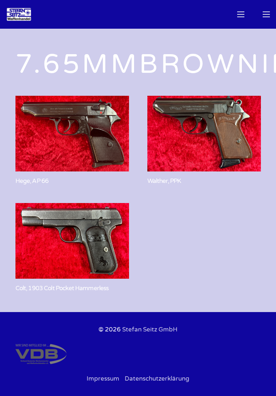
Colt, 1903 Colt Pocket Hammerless (62, 288)
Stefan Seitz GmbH (150, 329)
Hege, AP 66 (32, 181)
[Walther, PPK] (204, 133)
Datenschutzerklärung (157, 378)
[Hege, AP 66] (72, 133)
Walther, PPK (164, 181)
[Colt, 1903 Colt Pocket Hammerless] (72, 241)
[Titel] (19, 14)
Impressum (103, 378)
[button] (240, 14)
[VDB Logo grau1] (138, 354)
